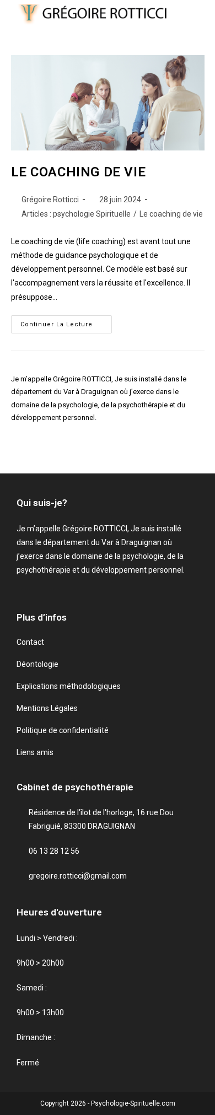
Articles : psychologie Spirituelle (76, 213)
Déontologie (37, 664)
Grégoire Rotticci (50, 199)
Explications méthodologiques (69, 686)
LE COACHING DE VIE (78, 172)
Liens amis (35, 752)
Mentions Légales (47, 708)
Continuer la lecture (66, 321)
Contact (30, 642)
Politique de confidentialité (63, 730)
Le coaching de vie (171, 213)
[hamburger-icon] (192, 15)
